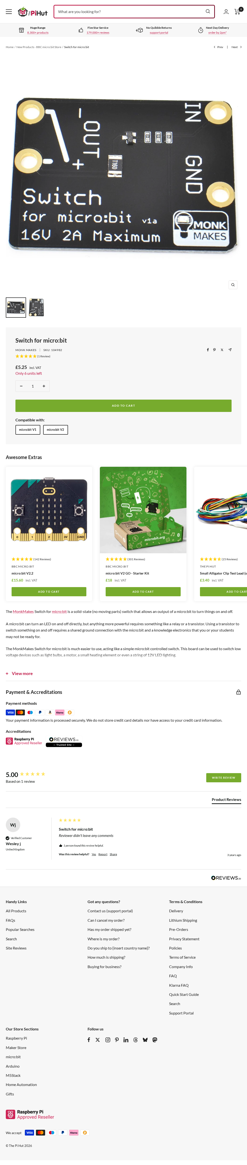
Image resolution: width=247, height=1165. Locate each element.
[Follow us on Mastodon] (154, 1039)
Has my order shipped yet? (109, 929)
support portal (159, 32)
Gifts (10, 1094)
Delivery (176, 910)
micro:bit (59, 611)
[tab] (226, 800)
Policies (175, 948)
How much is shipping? (106, 957)
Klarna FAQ (179, 985)
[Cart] (237, 12)
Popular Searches (20, 929)
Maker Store (16, 1047)
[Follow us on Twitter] (98, 1040)
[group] (31, 774)
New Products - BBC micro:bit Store (38, 47)
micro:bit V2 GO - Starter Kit (127, 573)
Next (235, 47)
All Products (16, 910)
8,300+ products (37, 32)
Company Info (181, 966)
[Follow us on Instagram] (107, 1039)
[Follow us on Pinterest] (117, 1039)
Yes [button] (94, 854)
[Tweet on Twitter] (222, 350)
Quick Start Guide (184, 994)
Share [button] (113, 854)
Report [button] (102, 854)
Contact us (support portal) (110, 910)
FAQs (10, 920)
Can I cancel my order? (106, 920)
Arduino (13, 1066)
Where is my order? (103, 938)
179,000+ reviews (98, 32)
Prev (220, 47)
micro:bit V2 (55, 429)
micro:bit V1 (27, 429)
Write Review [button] (223, 777)
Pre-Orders (178, 929)
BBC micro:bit (23, 566)
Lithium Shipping (183, 920)
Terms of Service (182, 957)
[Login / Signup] (226, 11)
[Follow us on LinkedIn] (126, 1039)
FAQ (173, 975)
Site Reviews (16, 948)
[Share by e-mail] (230, 349)
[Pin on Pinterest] (214, 350)
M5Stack (13, 1075)
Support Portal (181, 1013)
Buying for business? (104, 966)
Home (10, 47)
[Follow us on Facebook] (89, 1039)
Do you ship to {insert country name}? (119, 948)
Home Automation (21, 1084)
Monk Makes (25, 350)
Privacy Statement (184, 938)
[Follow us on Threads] (135, 1039)
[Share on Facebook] (208, 350)
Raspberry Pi (16, 1038)
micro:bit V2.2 (22, 573)
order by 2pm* (217, 32)
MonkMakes (23, 611)
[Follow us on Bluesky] (145, 1039)
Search (11, 938)
